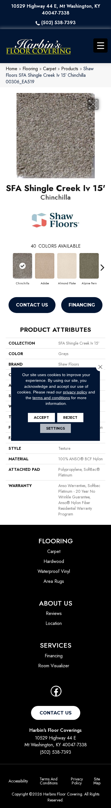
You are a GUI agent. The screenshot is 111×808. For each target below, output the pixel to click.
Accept (41, 417)
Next (102, 264)
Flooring (30, 68)
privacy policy (75, 392)
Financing (82, 305)
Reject (70, 417)
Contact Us (32, 305)
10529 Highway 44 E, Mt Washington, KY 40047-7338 (55, 9)
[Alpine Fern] (89, 266)
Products (69, 68)
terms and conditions (51, 397)
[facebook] (56, 693)
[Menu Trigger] (100, 45)
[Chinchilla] (22, 266)
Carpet (49, 68)
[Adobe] (45, 266)
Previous (8, 264)
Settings (55, 428)
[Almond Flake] (67, 266)
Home (11, 68)
